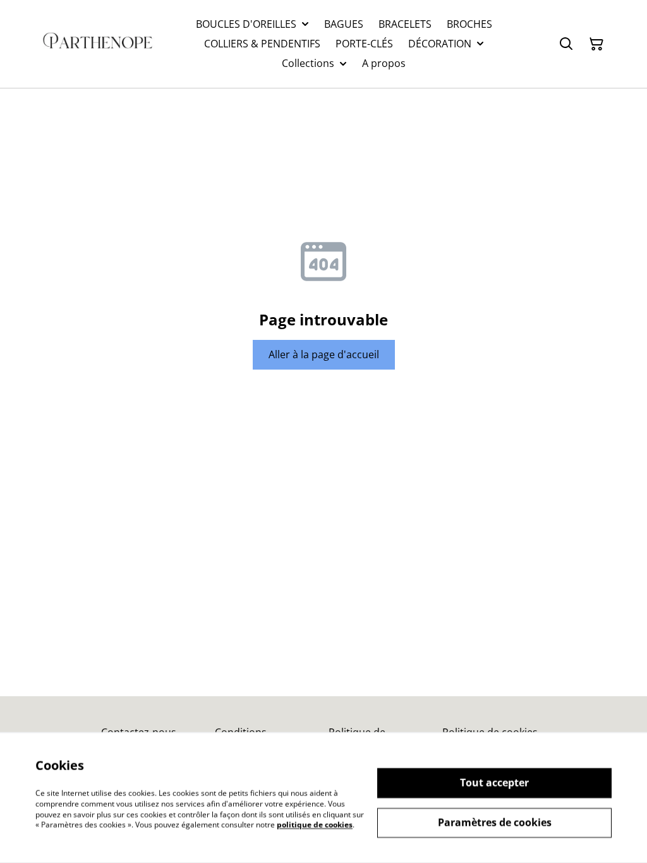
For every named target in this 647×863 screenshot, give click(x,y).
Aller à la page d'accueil (324, 354)
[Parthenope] (97, 44)
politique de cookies (315, 824)
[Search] (566, 44)
